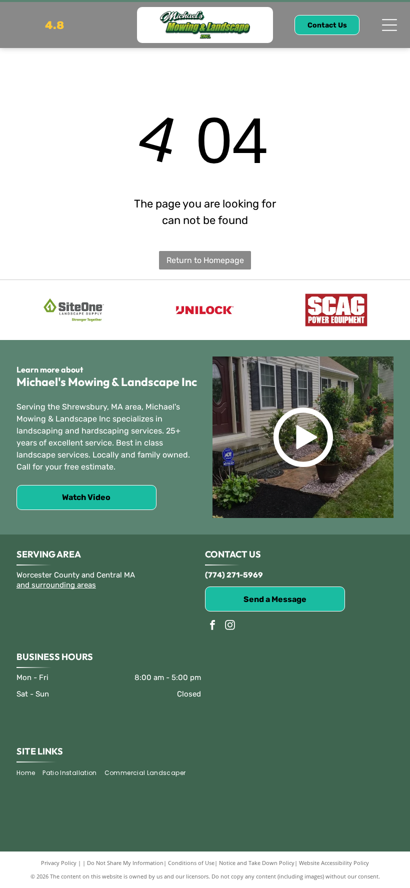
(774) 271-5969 (234, 575)
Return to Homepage (205, 260)
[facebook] (212, 626)
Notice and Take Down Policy (256, 862)
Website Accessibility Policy (334, 862)
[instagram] (230, 626)
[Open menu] (389, 25)
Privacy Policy (58, 862)
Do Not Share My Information (125, 862)
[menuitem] (29, 773)
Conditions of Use (191, 862)
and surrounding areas (56, 585)
